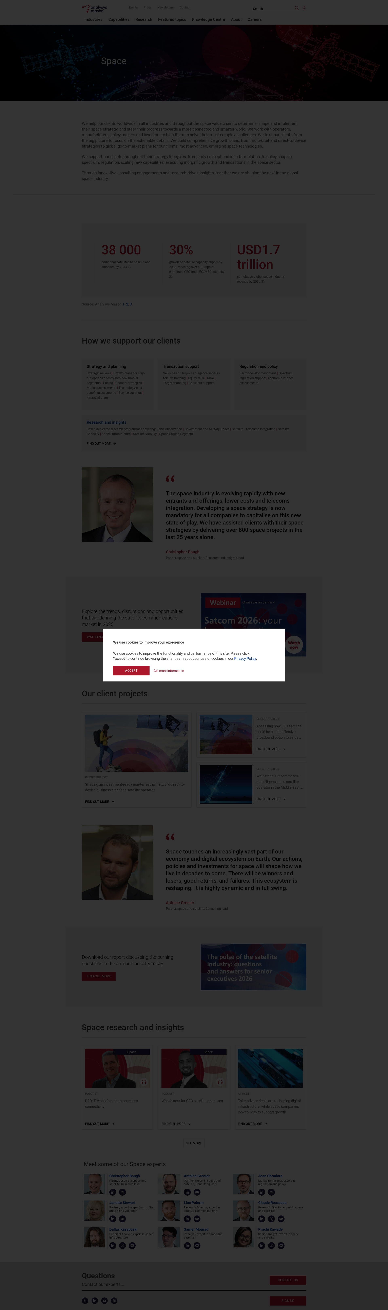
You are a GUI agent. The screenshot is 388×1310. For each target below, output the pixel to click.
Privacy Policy (245, 658)
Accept (131, 671)
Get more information (169, 671)
